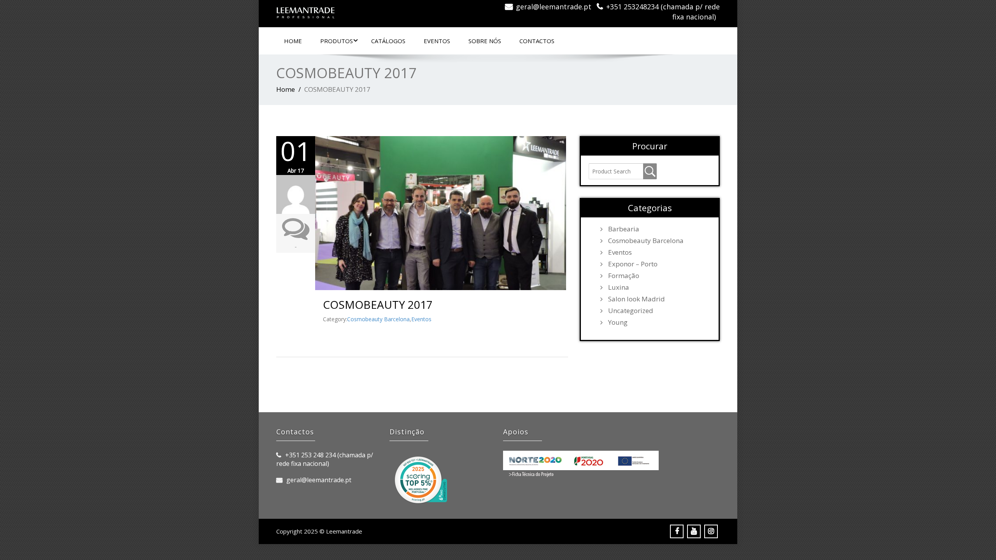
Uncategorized (630, 311)
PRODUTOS (336, 41)
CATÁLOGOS (388, 41)
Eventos (421, 319)
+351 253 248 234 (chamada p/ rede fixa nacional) (324, 459)
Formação (623, 276)
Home (293, 41)
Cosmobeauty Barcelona (378, 319)
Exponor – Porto (633, 264)
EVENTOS (437, 41)
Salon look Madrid (636, 299)
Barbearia (623, 229)
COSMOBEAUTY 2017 (378, 304)
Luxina (618, 287)
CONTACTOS (536, 41)
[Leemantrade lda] (384, 9)
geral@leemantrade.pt (553, 6)
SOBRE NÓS (484, 41)
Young (618, 322)
